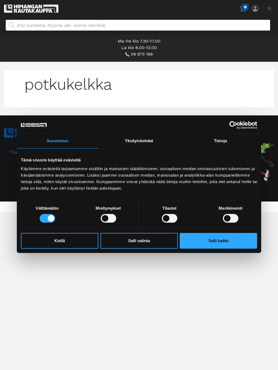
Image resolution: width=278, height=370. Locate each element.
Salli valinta (139, 240)
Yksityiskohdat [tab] (139, 140)
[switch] (108, 218)
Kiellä (59, 240)
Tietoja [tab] (220, 140)
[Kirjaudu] (255, 8)
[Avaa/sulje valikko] (269, 8)
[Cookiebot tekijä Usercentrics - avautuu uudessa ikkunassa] (233, 125)
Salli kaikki (218, 240)
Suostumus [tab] (58, 140)
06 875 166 (142, 54)
